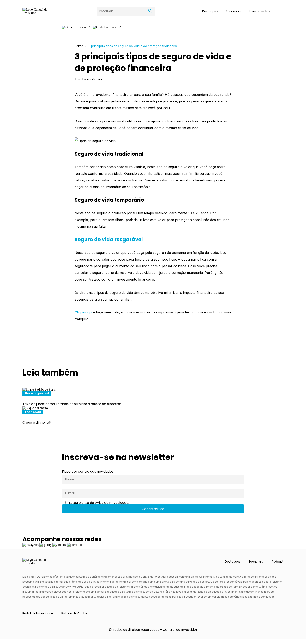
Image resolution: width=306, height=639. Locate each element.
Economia (233, 11)
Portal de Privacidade (37, 613)
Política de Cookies (75, 613)
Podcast (278, 561)
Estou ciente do (98, 502)
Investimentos (259, 11)
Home (79, 46)
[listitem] (153, 397)
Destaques (210, 11)
